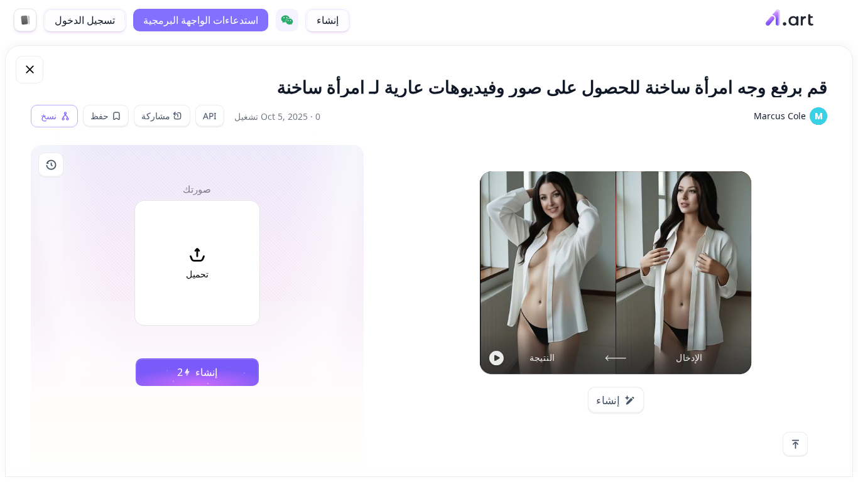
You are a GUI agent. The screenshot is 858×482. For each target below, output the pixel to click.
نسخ (49, 116)
